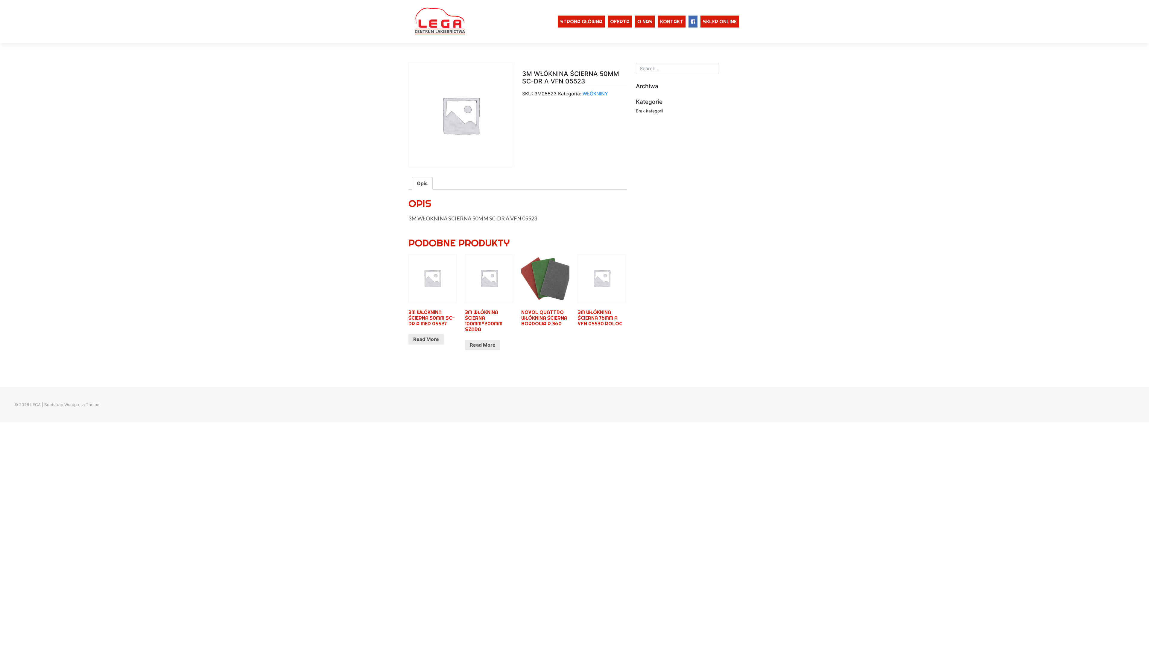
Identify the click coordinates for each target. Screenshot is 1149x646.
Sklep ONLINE (720, 22)
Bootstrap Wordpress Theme (71, 404)
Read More (426, 339)
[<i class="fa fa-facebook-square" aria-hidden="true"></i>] (693, 22)
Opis (422, 183)
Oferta (620, 22)
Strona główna (581, 22)
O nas (644, 22)
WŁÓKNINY (595, 94)
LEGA (35, 404)
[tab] (422, 183)
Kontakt (671, 22)
